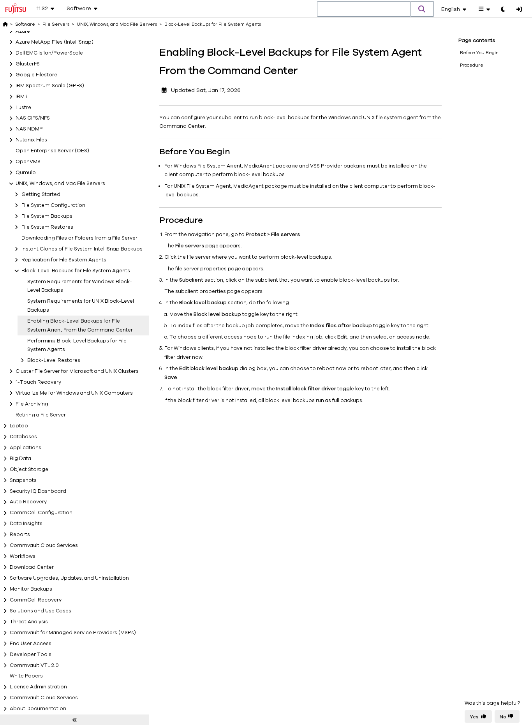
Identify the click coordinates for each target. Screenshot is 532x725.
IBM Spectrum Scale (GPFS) (50, 85)
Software (25, 24)
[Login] (519, 10)
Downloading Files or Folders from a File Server (79, 238)
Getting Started (40, 194)
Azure (23, 31)
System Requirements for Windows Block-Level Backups (79, 286)
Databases (23, 436)
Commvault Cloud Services (44, 545)
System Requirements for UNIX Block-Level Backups (80, 306)
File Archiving (32, 403)
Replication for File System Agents (63, 259)
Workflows (22, 556)
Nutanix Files (31, 139)
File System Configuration (53, 205)
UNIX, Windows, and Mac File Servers (60, 183)
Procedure (471, 65)
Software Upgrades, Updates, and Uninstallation (69, 578)
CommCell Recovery (36, 599)
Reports (20, 534)
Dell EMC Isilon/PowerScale (49, 52)
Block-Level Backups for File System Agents (75, 270)
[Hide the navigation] (74, 720)
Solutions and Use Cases (40, 610)
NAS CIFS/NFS (33, 118)
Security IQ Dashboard (38, 491)
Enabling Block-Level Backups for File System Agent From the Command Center (80, 325)
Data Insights (26, 523)
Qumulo (26, 172)
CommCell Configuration (41, 513)
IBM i (21, 96)
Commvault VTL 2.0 (34, 665)
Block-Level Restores (53, 360)
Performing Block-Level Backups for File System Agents (77, 345)
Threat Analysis (29, 621)
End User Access (30, 643)
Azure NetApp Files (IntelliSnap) (54, 42)
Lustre (23, 107)
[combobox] (363, 9)
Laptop (19, 425)
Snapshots (23, 480)
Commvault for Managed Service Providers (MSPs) (73, 632)
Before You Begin (479, 52)
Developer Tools (30, 654)
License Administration (38, 687)
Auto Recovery (28, 502)
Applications (25, 447)
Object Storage (29, 469)
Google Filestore (36, 74)
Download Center (32, 567)
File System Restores (47, 227)
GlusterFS (28, 63)
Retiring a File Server (41, 414)
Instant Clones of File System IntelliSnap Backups (82, 248)
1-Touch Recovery (38, 382)
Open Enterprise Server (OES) (52, 150)
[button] (422, 9)
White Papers (26, 676)
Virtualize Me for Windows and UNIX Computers (74, 393)
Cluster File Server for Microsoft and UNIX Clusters (77, 371)
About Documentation (38, 708)
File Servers (55, 24)
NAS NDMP (29, 129)
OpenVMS (28, 161)
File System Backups (46, 216)
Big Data (20, 458)
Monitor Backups (31, 589)
